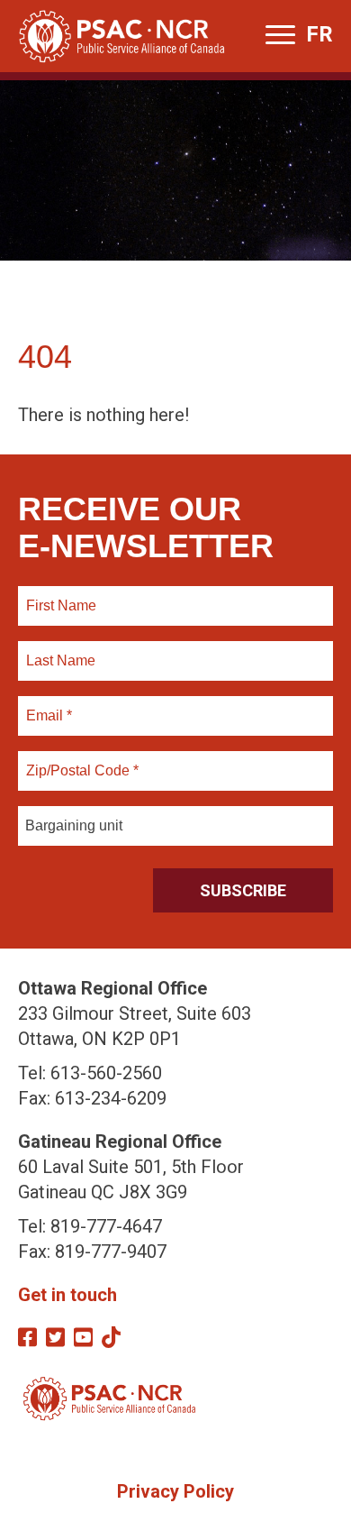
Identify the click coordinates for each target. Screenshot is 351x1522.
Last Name (58, 650)
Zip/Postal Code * (79, 760)
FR (319, 34)
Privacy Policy (175, 1491)
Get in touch (67, 1295)
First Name (61, 595)
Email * (48, 705)
